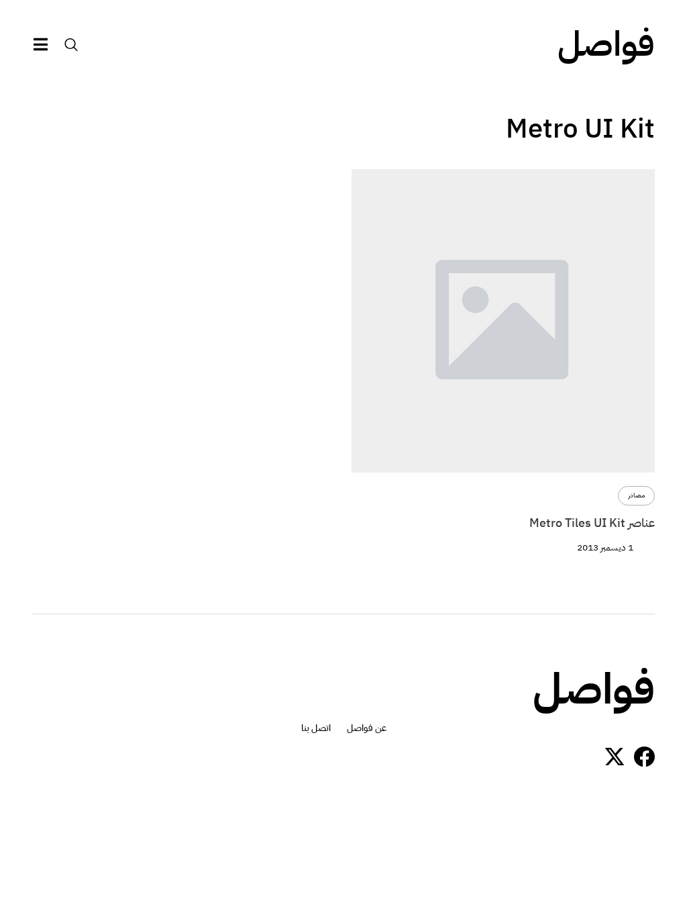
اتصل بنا (316, 728)
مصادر (636, 496)
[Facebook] (644, 756)
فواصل (606, 44)
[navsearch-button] (71, 44)
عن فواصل (366, 728)
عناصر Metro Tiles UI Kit (592, 523)
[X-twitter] (614, 756)
